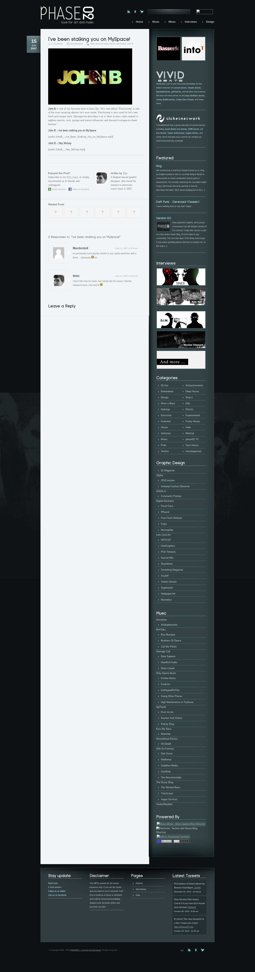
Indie (188, 427)
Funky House (193, 421)
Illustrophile (167, 530)
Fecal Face (167, 506)
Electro (112, 44)
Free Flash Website (171, 518)
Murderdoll (80, 248)
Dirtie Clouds (168, 668)
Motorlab (165, 734)
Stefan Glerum (169, 581)
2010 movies (168, 480)
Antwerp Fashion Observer (175, 486)
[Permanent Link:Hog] (159, 165)
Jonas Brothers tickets (194, 95)
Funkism (165, 684)
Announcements (194, 385)
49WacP (192, 907)
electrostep (121, 44)
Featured (165, 421)
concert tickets (180, 88)
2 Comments (57, 44)
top (182, 950)
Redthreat (166, 759)
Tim (125, 173)
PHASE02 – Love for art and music (86, 950)
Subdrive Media (169, 765)
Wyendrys (166, 599)
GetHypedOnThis (170, 690)
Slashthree (166, 563)
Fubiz (164, 524)
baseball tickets (163, 91)
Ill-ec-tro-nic (167, 712)
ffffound (165, 512)
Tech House (192, 445)
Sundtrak (166, 771)
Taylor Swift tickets (175, 133)
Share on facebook (80, 189)
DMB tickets (193, 129)
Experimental (193, 415)
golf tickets (176, 91)
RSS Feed (72, 177)
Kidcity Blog (167, 724)
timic (76, 275)
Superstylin (167, 587)
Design (164, 397)
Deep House (192, 391)
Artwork (139, 883)
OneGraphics (168, 545)
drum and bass (101, 44)
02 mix (164, 385)
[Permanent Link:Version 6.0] (163, 217)
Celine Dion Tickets (185, 99)
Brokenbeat (167, 391)
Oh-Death (166, 743)
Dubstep (165, 409)
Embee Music (168, 678)
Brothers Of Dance (171, 640)
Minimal (190, 433)
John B (130, 44)
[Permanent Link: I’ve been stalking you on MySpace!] (89, 39)
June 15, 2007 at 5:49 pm (126, 248)
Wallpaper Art (168, 593)
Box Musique (168, 634)
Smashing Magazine (172, 569)
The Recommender (171, 777)
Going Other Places (171, 696)
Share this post (59, 189)
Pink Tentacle (168, 551)
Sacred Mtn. (167, 557)
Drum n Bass (168, 403)
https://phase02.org (183, 927)
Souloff (165, 575)
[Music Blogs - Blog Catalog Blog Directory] (181, 823)
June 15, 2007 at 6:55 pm (126, 276)
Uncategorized (76, 44)
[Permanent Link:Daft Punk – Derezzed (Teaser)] (178, 201)
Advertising (141, 889)
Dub (188, 403)
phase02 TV (192, 439)
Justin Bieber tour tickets (176, 129)
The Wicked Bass (170, 787)
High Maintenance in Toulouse (177, 702)
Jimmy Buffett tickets (165, 99)
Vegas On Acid (169, 799)
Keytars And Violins (171, 718)
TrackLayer (167, 793)
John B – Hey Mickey (59, 143)
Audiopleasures (169, 624)
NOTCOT (166, 539)
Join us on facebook (57, 895)
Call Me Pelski (169, 646)
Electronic (166, 415)
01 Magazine (168, 470)
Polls (163, 445)
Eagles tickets (192, 133)
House (164, 427)
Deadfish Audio (169, 662)
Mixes (164, 439)
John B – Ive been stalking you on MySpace (72, 130)
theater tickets (194, 88)
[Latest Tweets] (189, 876)
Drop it (189, 397)
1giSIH (197, 887)
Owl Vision (166, 753)
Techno (165, 451)
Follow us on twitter (57, 891)
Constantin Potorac (171, 496)
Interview (166, 433)
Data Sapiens (168, 656)
